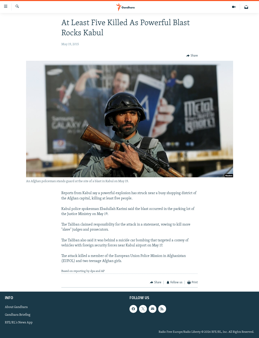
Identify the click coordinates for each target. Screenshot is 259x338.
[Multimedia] (234, 7)
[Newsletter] (246, 7)
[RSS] (162, 309)
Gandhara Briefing (17, 315)
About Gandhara (16, 307)
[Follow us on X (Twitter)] (143, 309)
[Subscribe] (152, 309)
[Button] (192, 55)
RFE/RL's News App (19, 322)
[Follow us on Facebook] (133, 309)
